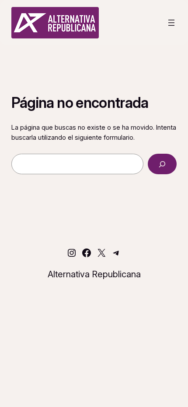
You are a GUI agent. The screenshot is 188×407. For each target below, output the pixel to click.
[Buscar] (162, 164)
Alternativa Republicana (94, 274)
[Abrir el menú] (171, 22)
